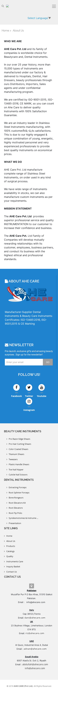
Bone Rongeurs (15, 497)
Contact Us (11, 571)
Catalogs (10, 551)
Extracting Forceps (16, 487)
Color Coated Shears (17, 449)
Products (10, 546)
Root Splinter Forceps (18, 492)
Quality (9, 556)
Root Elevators (15, 507)
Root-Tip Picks (14, 513)
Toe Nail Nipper (15, 469)
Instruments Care (14, 561)
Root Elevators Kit (16, 502)
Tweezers (12, 459)
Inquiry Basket (12, 566)
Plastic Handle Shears (18, 464)
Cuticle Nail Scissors (17, 474)
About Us (10, 541)
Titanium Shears (15, 454)
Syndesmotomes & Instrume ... (22, 518)
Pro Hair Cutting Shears (19, 443)
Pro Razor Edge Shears (18, 438)
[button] (3, 5)
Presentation (14, 523)
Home (5, 30)
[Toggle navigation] (54, 6)
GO (47, 362)
